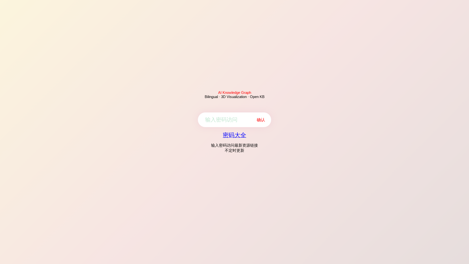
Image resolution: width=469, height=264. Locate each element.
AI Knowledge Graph (234, 92)
